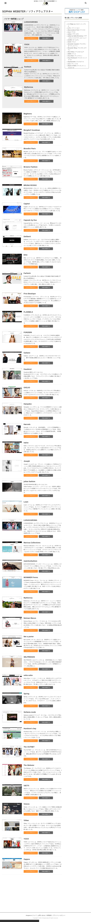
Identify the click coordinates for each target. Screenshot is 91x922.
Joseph (27, 461)
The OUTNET (29, 747)
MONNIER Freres (31, 577)
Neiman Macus (30, 618)
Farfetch (27, 67)
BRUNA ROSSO (30, 185)
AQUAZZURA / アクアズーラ (76, 61)
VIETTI (26, 786)
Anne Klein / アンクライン (75, 55)
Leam (26, 502)
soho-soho (28, 675)
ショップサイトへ (31, 38)
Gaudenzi (28, 369)
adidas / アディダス (73, 34)
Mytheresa (28, 87)
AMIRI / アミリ (72, 54)
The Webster (29, 765)
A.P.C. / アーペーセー (74, 28)
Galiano (27, 353)
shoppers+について (31, 915)
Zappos (27, 859)
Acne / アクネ (71, 32)
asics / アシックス (73, 63)
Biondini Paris (30, 149)
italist (26, 443)
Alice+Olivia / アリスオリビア (76, 51)
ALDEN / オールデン (73, 40)
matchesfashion (30, 561)
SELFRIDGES (29, 657)
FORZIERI (28, 332)
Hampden (28, 404)
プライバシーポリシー (59, 915)
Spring (26, 694)
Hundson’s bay (30, 728)
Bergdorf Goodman (32, 130)
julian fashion (29, 481)
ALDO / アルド (72, 42)
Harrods (27, 424)
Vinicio (27, 804)
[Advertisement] (45, 895)
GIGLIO (27, 388)
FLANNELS (28, 312)
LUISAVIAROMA (31, 22)
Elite (25, 255)
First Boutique (30, 294)
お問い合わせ (41, 915)
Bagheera (28, 114)
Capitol (27, 204)
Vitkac (26, 820)
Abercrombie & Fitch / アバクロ (76, 30)
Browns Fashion (30, 167)
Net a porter (29, 637)
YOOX (26, 44)
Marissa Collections (32, 543)
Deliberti (27, 236)
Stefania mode (30, 712)
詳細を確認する (46, 38)
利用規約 (49, 915)
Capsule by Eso (30, 220)
